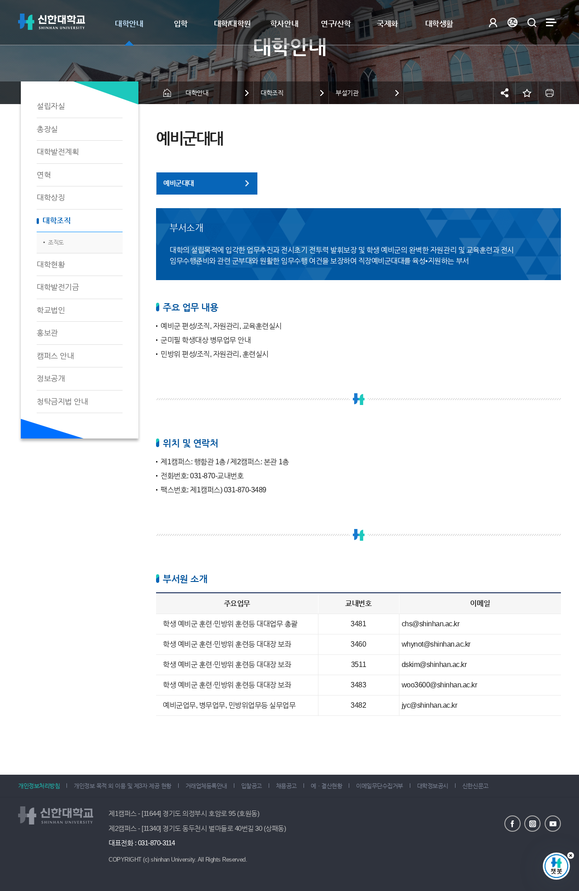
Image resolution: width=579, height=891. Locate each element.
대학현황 (51, 264)
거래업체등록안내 (206, 785)
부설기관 (347, 92)
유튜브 (553, 823)
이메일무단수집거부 (379, 785)
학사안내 (284, 23)
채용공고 (286, 785)
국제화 (387, 23)
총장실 (47, 129)
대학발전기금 (58, 287)
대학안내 (129, 23)
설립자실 (51, 106)
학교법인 (51, 310)
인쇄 (549, 92)
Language (512, 22)
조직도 (56, 242)
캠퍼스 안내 (55, 356)
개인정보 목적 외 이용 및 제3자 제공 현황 (122, 785)
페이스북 (512, 823)
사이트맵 (551, 22)
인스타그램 (532, 823)
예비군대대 (178, 183)
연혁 (44, 175)
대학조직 (57, 220)
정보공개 (51, 378)
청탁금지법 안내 (62, 401)
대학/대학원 (232, 23)
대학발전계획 (58, 152)
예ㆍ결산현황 (326, 785)
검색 (531, 22)
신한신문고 (475, 785)
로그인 (493, 22)
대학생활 (439, 23)
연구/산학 (336, 23)
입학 (181, 23)
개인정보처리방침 (39, 785)
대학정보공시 (432, 785)
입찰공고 (251, 785)
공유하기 (504, 92)
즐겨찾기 (527, 92)
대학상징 (51, 197)
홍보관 (47, 333)
